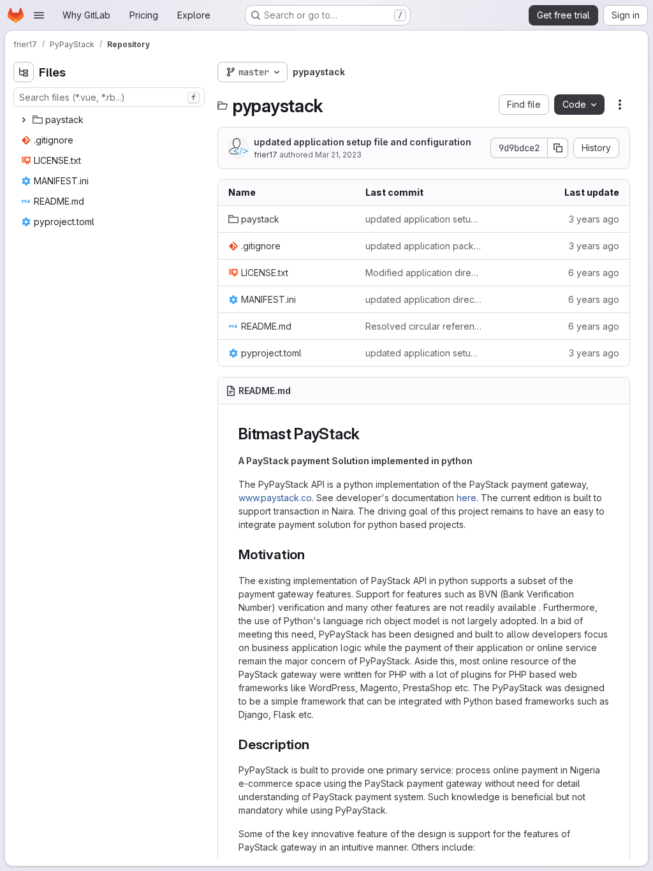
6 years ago (593, 272)
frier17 (265, 154)
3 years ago (594, 219)
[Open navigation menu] (39, 15)
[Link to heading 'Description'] (316, 744)
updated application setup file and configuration (362, 141)
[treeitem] (110, 120)
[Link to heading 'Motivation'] (312, 554)
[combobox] (109, 97)
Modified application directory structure (423, 272)
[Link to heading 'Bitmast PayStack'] (368, 434)
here (466, 497)
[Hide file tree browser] (23, 72)
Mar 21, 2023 (338, 154)
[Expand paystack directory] (23, 120)
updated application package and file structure (423, 245)
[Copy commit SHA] (558, 148)
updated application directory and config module (423, 299)
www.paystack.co (275, 497)
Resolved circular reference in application (423, 326)
